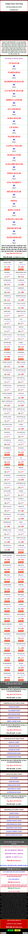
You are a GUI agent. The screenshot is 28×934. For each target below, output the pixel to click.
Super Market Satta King (20, 917)
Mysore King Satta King (22, 903)
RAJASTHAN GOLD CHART (14, 828)
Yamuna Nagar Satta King (14, 908)
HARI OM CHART (14, 781)
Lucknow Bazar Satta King (15, 913)
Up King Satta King (8, 895)
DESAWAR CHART (14, 817)
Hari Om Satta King (21, 893)
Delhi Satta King (11, 918)
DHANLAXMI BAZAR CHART (14, 835)
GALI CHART (14, 778)
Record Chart (9, 264)
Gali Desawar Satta (17, 918)
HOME (17, 930)
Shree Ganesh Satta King (5, 910)
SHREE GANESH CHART (14, 721)
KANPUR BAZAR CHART (14, 792)
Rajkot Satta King (14, 893)
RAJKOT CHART (14, 813)
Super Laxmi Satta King (21, 904)
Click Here (14, 843)
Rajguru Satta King (3, 896)
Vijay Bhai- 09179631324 (14, 687)
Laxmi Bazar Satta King (5, 903)
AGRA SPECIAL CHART (14, 789)
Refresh (14, 68)
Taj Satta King (2, 893)
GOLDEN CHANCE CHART (14, 820)
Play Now (7, 269)
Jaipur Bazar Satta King (14, 910)
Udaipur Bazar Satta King (5, 913)
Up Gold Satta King (7, 915)
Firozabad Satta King (4, 900)
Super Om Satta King (15, 915)
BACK (10, 930)
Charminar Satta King (7, 899)
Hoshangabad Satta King (21, 906)
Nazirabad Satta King (12, 900)
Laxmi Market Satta (22, 915)
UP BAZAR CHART (14, 707)
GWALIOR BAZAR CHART (14, 824)
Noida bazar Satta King (13, 904)
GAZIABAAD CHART (14, 749)
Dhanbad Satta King (23, 895)
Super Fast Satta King (24, 902)
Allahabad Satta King (15, 899)
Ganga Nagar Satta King (12, 906)
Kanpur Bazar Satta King (22, 910)
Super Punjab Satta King (5, 908)
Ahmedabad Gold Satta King (5, 907)
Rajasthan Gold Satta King (16, 914)
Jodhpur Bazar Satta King (4, 911)
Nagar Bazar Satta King (4, 904)
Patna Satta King (5, 897)
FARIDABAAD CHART (14, 718)
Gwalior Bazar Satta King (13, 911)
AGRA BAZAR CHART (14, 714)
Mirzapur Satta (23, 918)
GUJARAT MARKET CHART (14, 831)
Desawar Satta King (16, 895)
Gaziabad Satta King (19, 897)
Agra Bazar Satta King (8, 902)
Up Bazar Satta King (11, 897)
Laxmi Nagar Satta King (14, 903)
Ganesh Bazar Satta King (11, 917)
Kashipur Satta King (10, 896)
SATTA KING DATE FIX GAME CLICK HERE (14, 872)
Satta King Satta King (16, 902)
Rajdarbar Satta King (19, 900)
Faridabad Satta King (23, 899)
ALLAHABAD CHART (14, 710)
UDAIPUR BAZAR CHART (14, 757)
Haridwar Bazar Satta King (7, 914)
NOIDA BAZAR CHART (14, 785)
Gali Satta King (8, 893)
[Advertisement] (14, 26)
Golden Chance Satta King (23, 911)
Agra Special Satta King (23, 907)
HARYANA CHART (14, 742)
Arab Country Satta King (14, 907)
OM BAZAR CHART (14, 746)
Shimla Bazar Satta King (23, 908)
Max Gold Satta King (18, 896)
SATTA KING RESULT (14, 879)
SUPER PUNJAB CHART (14, 753)
